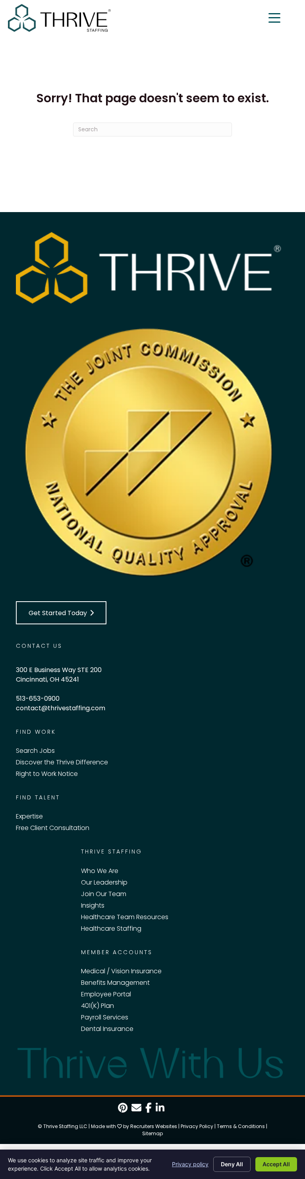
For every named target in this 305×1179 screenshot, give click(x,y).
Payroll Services (104, 1017)
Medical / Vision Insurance (121, 971)
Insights (92, 905)
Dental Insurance (107, 1028)
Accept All (276, 1164)
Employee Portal (106, 994)
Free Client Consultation (52, 827)
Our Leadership (104, 882)
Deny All (232, 1164)
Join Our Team (103, 893)
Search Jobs (35, 750)
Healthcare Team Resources (124, 917)
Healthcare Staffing (111, 928)
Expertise (29, 816)
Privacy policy (190, 1164)
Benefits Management (115, 982)
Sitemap (152, 1133)
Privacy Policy (197, 1126)
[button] (61, 613)
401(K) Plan (97, 1005)
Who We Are (99, 870)
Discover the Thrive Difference (62, 762)
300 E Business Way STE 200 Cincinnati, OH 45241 (59, 674)
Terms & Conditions (241, 1126)
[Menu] (274, 18)
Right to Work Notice (47, 773)
